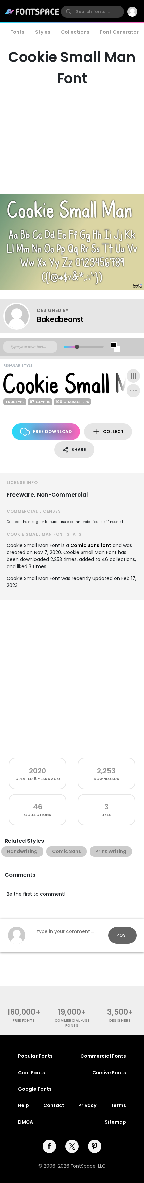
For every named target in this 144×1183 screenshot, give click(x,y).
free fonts (24, 1020)
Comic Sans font (90, 545)
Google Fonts (35, 1089)
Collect (113, 431)
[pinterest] (94, 1146)
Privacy (87, 1105)
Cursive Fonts (109, 1072)
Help (23, 1105)
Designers (120, 1020)
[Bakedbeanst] (20, 316)
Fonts (17, 32)
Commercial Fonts (103, 1056)
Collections (75, 32)
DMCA (25, 1122)
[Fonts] (32, 12)
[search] (92, 12)
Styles (42, 32)
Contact (53, 1105)
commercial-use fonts (72, 1023)
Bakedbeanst (60, 319)
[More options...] (133, 390)
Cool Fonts (31, 1072)
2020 (37, 771)
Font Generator (119, 32)
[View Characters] (133, 376)
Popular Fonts (35, 1056)
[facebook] (49, 1146)
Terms (118, 1105)
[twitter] (72, 1146)
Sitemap (115, 1122)
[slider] (77, 347)
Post (122, 935)
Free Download (52, 431)
